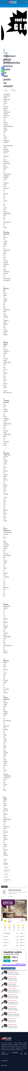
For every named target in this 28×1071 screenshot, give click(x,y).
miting (6, 874)
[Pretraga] (26, 2)
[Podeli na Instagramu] (6, 864)
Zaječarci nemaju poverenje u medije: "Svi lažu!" (13, 1009)
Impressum (4, 1060)
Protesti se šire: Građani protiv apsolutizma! (12, 1020)
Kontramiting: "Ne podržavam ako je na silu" (13, 1003)
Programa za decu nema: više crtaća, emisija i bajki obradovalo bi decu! (13, 979)
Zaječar (6, 867)
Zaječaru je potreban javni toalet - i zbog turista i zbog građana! (14, 997)
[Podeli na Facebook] (4, 864)
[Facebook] (9, 897)
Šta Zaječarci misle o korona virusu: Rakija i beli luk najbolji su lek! (13, 973)
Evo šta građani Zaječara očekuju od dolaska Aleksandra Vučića (13, 985)
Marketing (4, 1065)
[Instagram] (11, 897)
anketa (6, 877)
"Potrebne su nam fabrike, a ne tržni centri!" (12, 1026)
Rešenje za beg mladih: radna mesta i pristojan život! (14, 1015)
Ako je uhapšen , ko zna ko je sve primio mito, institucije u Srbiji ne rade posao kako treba (14, 991)
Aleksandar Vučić (7, 870)
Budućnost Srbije (7, 880)
